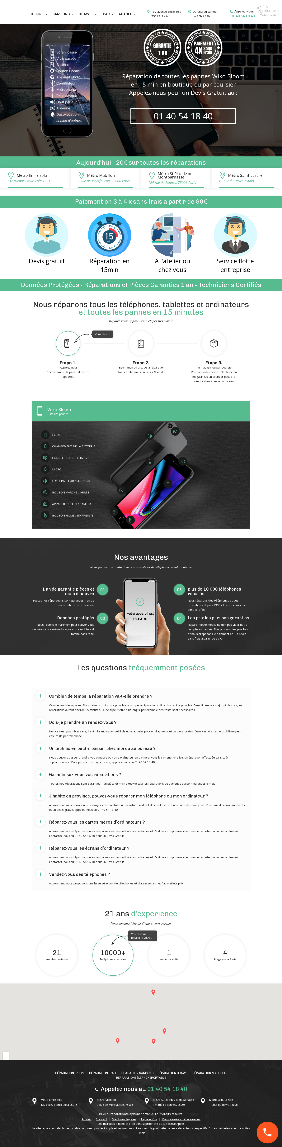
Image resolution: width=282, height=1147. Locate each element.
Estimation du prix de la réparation (141, 367)
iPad (105, 14)
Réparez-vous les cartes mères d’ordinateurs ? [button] (92, 821)
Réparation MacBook (209, 1073)
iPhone (37, 14)
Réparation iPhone (70, 1073)
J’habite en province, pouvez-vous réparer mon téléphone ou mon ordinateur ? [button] (123, 795)
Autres (125, 14)
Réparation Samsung (137, 1073)
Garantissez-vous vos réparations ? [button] (80, 773)
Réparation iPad (102, 1073)
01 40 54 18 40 (243, 16)
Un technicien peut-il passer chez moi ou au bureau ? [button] (97, 747)
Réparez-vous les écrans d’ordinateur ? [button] (84, 847)
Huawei (86, 14)
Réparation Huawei (173, 1073)
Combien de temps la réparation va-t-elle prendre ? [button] (95, 695)
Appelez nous (75, 355)
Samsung (61, 14)
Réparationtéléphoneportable (141, 1077)
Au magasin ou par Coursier (214, 371)
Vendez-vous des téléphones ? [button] (74, 873)
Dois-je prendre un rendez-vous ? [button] (77, 721)
